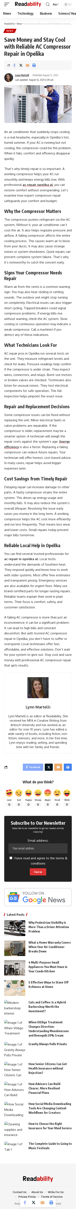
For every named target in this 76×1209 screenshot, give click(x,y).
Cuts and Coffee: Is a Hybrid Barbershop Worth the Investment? (47, 1006)
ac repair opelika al (38, 185)
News (10, 31)
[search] (48, 4)
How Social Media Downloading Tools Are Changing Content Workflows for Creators (49, 1108)
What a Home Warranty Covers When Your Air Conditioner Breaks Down (49, 947)
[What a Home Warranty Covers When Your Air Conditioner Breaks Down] (14, 948)
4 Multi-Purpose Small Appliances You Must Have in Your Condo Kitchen (47, 967)
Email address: (38, 841)
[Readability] (28, 4)
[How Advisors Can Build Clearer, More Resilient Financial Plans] (14, 1089)
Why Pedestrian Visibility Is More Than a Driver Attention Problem (48, 927)
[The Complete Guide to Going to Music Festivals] (14, 1149)
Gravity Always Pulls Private (47, 1044)
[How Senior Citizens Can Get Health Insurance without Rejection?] (14, 1069)
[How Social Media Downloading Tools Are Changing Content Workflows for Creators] (14, 1109)
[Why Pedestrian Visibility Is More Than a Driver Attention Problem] (14, 928)
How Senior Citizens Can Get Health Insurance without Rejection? (47, 1068)
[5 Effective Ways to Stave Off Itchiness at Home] (14, 988)
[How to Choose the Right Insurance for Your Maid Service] (14, 1129)
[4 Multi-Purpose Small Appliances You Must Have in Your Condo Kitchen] (14, 968)
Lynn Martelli (22, 75)
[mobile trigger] (7, 4)
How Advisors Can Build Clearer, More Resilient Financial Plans (44, 1088)
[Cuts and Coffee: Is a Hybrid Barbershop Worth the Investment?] (14, 1008)
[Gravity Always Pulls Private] (14, 1050)
